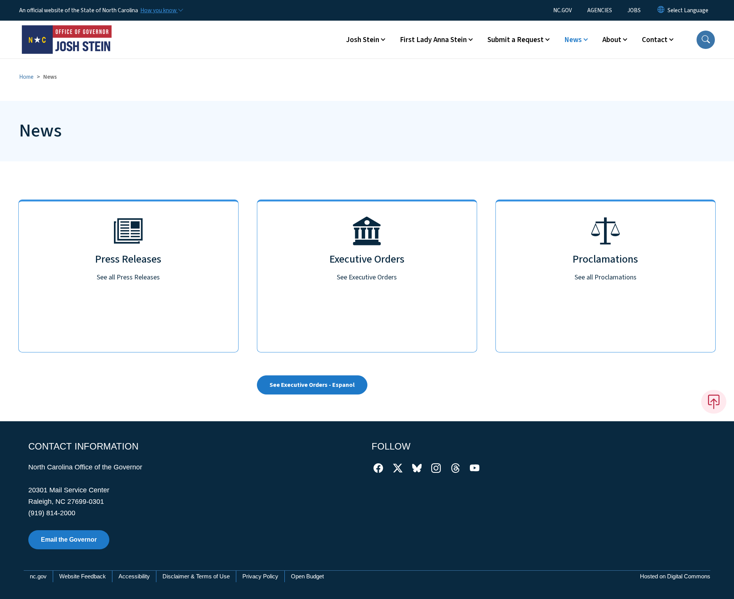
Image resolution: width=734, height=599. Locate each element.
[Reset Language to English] (661, 10)
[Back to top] (713, 402)
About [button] (611, 39)
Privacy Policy (260, 576)
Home (26, 77)
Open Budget (307, 576)
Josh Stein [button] (362, 39)
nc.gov (38, 576)
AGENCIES (599, 10)
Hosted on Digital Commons (675, 576)
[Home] (67, 31)
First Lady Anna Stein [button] (433, 39)
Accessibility (134, 576)
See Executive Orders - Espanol (312, 385)
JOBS (634, 10)
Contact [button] (654, 39)
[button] (706, 40)
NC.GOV (562, 10)
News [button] (573, 39)
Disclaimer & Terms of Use (196, 576)
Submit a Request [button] (515, 39)
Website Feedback (82, 576)
